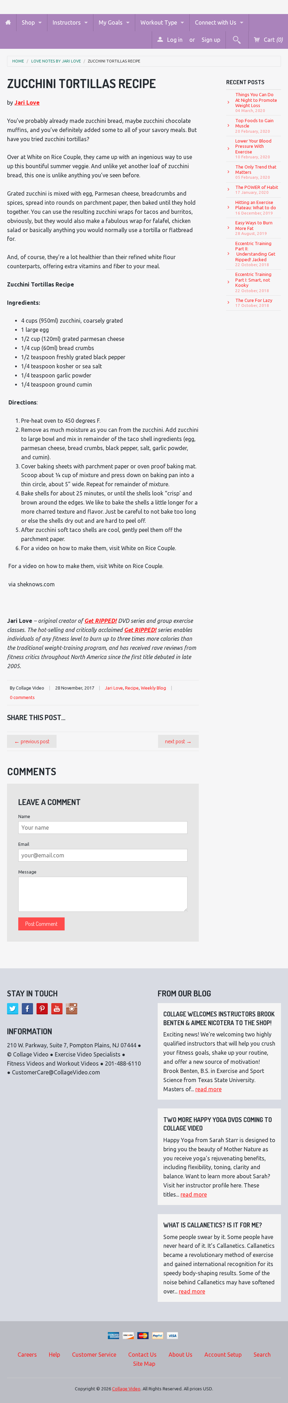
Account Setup (223, 1354)
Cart (272, 40)
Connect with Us (215, 22)
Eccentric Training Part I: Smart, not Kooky (253, 282)
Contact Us (142, 1354)
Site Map (144, 1364)
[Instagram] (71, 1008)
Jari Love (27, 102)
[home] (8, 22)
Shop (28, 22)
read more (208, 1089)
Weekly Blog (153, 687)
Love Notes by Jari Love (56, 61)
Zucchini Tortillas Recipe (114, 61)
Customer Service (94, 1354)
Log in (174, 40)
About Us (180, 1354)
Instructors (67, 22)
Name (24, 816)
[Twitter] (12, 1008)
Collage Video (126, 1388)
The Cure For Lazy (253, 303)
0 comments (22, 697)
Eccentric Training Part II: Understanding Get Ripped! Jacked (255, 254)
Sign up (211, 40)
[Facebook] (27, 1008)
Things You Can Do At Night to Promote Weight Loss (256, 102)
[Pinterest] (42, 1008)
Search (262, 1354)
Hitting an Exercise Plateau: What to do (255, 207)
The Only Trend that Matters (255, 172)
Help (54, 1354)
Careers (27, 1354)
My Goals (111, 22)
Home (18, 61)
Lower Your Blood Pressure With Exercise (253, 148)
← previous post (32, 741)
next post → (178, 741)
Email (23, 844)
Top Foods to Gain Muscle (254, 125)
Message (27, 871)
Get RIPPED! (100, 621)
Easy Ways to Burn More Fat (254, 228)
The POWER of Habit (256, 190)
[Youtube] (57, 1008)
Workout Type (158, 22)
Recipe (132, 687)
